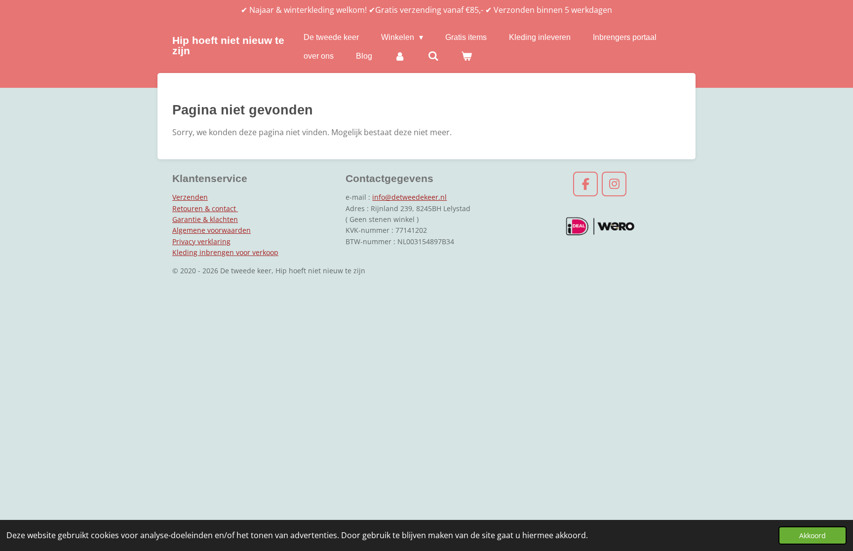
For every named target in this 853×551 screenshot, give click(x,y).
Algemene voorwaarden (211, 230)
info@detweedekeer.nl (409, 197)
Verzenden (190, 197)
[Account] (400, 56)
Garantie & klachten (205, 219)
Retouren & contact (205, 208)
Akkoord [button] (812, 535)
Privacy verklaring (201, 241)
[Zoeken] (433, 56)
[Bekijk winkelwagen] (466, 56)
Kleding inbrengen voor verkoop (225, 252)
